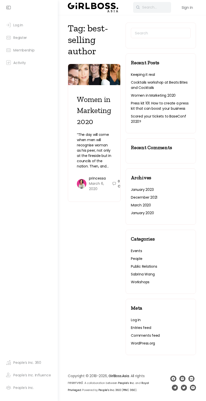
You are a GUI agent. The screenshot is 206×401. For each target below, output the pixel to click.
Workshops (140, 281)
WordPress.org (143, 343)
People (136, 258)
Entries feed (141, 327)
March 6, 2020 (96, 186)
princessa (97, 178)
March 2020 (141, 205)
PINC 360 (129, 390)
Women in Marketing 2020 (94, 110)
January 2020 (142, 212)
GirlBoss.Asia (119, 375)
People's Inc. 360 (109, 390)
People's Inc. (126, 383)
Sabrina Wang (142, 274)
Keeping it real (143, 74)
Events (136, 250)
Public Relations (144, 266)
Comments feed (145, 335)
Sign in (187, 7)
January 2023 (142, 189)
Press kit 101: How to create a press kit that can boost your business (159, 106)
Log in (136, 319)
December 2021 (144, 197)
